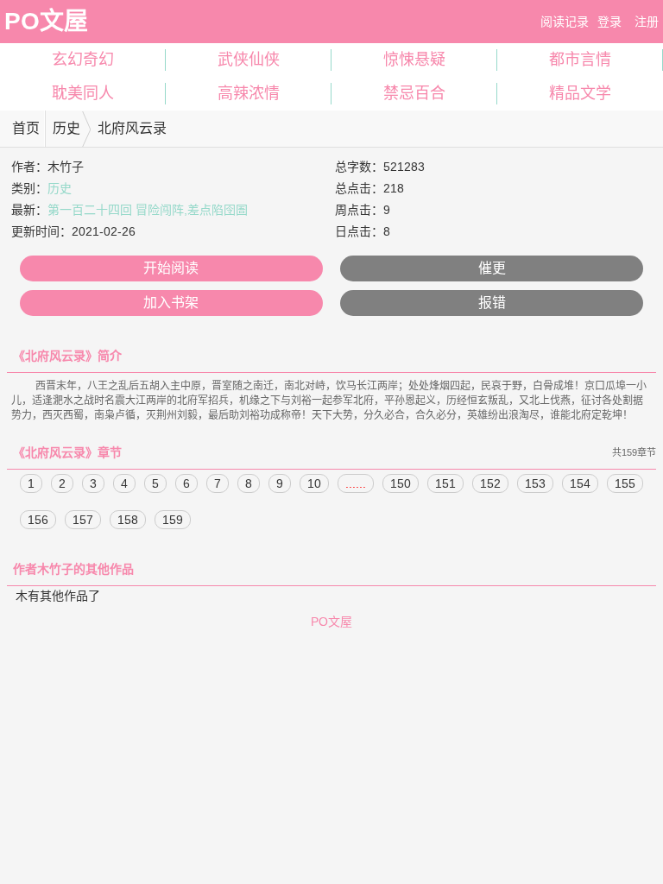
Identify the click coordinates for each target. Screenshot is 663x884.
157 (83, 520)
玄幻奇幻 (83, 59)
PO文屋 (46, 21)
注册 (647, 21)
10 (314, 483)
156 (38, 520)
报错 (492, 302)
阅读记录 (564, 21)
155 (625, 483)
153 (535, 483)
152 (490, 483)
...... (355, 483)
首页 (26, 128)
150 (400, 483)
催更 (492, 268)
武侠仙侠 (249, 59)
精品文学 (580, 93)
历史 (66, 128)
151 (445, 483)
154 (580, 483)
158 (127, 520)
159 (172, 520)
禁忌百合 (414, 93)
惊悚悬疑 (414, 59)
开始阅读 (171, 268)
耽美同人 (83, 93)
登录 (609, 21)
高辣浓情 (249, 93)
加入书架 (171, 302)
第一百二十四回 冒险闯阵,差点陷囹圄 (147, 210)
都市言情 (580, 59)
